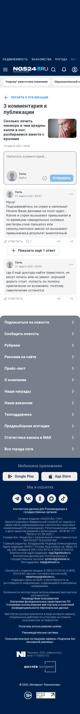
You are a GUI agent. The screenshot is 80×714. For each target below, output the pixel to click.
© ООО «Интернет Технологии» (40, 684)
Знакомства (42, 59)
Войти (23, 177)
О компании (15, 380)
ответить (15, 241)
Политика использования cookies (40, 626)
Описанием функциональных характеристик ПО (40, 601)
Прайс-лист (15, 368)
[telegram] (16, 498)
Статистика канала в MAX (27, 437)
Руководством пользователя (40, 598)
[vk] (28, 498)
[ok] (40, 498)
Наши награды (17, 391)
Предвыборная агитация (27, 426)
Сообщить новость (21, 334)
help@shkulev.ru (50, 562)
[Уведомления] (64, 69)
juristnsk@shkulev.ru (57, 559)
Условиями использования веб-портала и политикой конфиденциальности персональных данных (40, 606)
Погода (61, 59)
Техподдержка (18, 414)
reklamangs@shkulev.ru (40, 576)
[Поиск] (53, 69)
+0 (58, 241)
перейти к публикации (29, 97)
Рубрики (12, 345)
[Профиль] (74, 69)
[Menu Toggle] (5, 69)
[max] (51, 498)
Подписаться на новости (26, 322)
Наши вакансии (18, 403)
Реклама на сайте (20, 357)
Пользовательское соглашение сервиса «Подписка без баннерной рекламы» (40, 640)
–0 (71, 241)
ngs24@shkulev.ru (60, 552)
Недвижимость (15, 59)
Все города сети (18, 449)
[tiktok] (63, 498)
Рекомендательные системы (40, 632)
